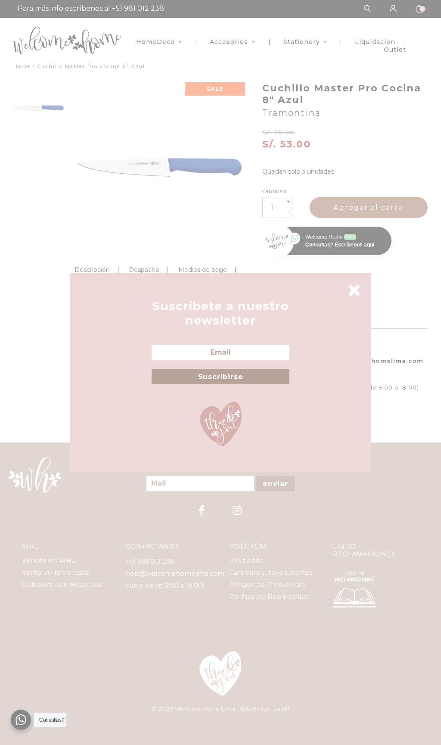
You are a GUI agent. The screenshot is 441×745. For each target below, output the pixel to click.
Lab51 (281, 708)
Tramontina (291, 113)
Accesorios (229, 42)
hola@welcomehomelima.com (175, 573)
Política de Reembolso (268, 597)
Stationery (301, 42)
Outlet (395, 49)
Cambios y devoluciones (270, 573)
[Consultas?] (21, 720)
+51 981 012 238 (150, 561)
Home (22, 66)
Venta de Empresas (55, 573)
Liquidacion (375, 42)
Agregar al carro (369, 207)
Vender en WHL (49, 560)
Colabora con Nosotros (62, 585)
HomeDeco (155, 42)
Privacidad (246, 560)
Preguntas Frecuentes (267, 585)
